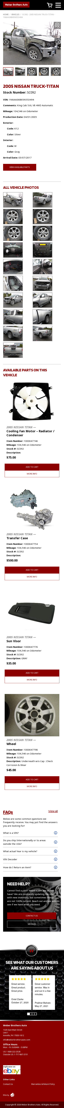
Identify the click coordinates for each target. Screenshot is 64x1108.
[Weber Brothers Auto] (16, 5)
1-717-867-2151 (21, 1054)
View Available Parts (19, 167)
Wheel (21, 742)
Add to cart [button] (32, 467)
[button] (58, 42)
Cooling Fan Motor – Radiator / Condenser (30, 431)
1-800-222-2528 (13, 1051)
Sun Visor (21, 639)
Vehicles (15, 14)
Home (6, 14)
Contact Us (32, 915)
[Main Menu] (58, 6)
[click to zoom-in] (32, 43)
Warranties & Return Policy (43, 1084)
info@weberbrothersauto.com (16, 1039)
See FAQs (32, 924)
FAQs (8, 812)
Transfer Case (21, 536)
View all (53, 811)
